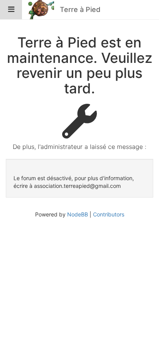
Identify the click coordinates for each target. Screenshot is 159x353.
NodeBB (77, 214)
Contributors (108, 214)
